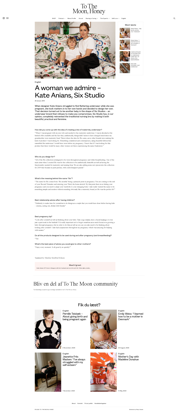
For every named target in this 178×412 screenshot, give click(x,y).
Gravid (81, 18)
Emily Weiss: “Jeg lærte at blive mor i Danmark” (136, 30)
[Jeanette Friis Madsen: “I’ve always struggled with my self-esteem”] (48, 372)
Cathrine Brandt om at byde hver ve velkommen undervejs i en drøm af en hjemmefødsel (136, 55)
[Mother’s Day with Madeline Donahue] (103, 372)
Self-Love (115, 18)
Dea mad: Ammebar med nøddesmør (135, 65)
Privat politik (89, 403)
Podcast (61, 18)
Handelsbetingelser (100, 403)
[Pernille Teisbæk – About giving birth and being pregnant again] (48, 329)
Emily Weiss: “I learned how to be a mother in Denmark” (135, 42)
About (74, 403)
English (124, 18)
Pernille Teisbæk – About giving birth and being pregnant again (75, 316)
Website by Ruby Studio (136, 409)
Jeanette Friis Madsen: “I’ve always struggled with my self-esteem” (74, 361)
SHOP (54, 18)
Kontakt (80, 403)
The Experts (104, 18)
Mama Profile (72, 18)
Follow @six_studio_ (84, 268)
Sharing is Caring (91, 18)
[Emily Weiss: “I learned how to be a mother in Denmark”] (103, 329)
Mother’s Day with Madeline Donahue (128, 358)
